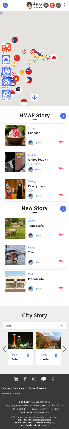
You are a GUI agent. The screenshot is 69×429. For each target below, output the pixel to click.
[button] (28, 71)
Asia (9, 325)
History (6, 59)
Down (34, 98)
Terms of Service (37, 388)
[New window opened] (16, 379)
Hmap (6, 48)
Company (7, 388)
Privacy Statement (11, 393)
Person (6, 71)
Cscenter (20, 388)
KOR (58, 5)
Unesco (6, 83)
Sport (6, 95)
